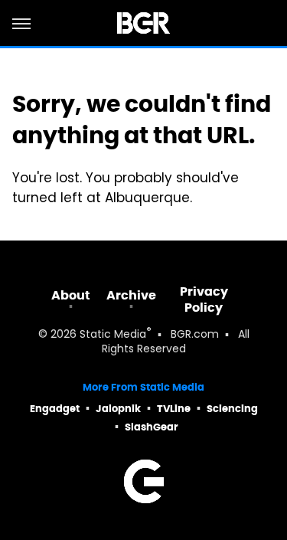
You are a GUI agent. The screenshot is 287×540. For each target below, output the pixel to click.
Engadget (55, 408)
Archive (131, 295)
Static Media (113, 335)
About (70, 295)
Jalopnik (118, 408)
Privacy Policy (204, 299)
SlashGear (151, 427)
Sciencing (232, 408)
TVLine (174, 408)
